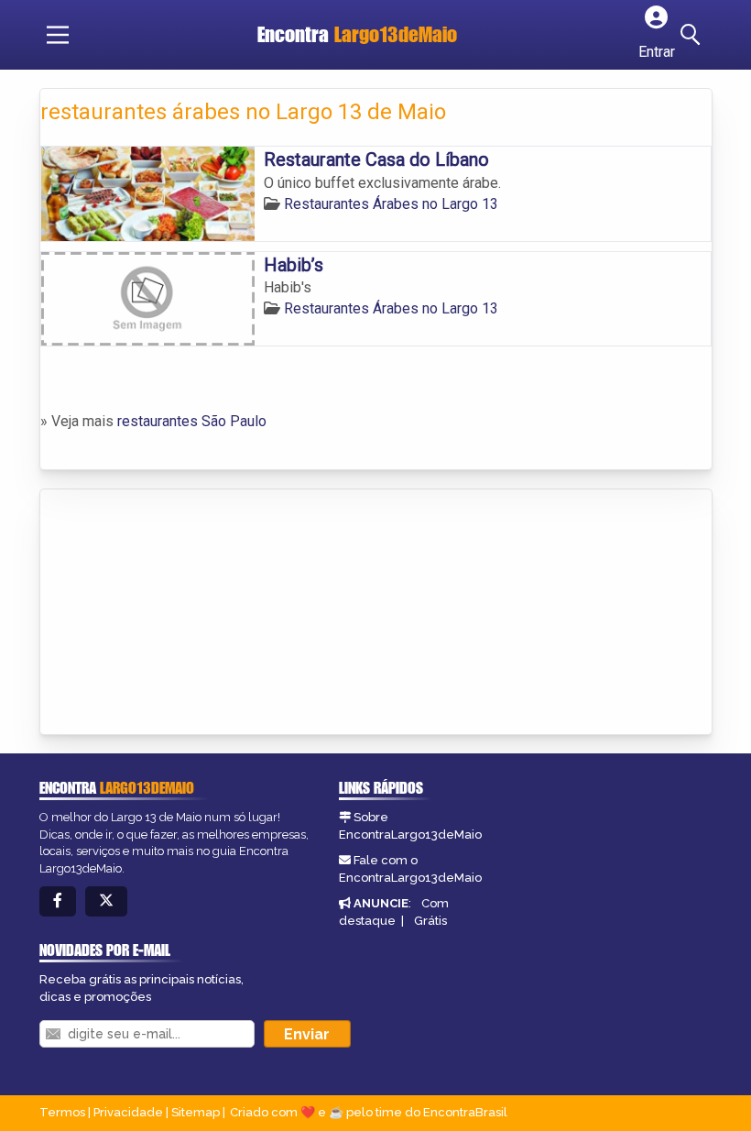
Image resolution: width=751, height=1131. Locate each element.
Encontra (357, 34)
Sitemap (195, 1112)
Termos (62, 1112)
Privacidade (128, 1112)
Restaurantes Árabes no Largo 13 (391, 204)
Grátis (430, 921)
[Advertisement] (177, 613)
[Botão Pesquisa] (693, 35)
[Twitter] (106, 901)
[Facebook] (57, 901)
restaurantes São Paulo (192, 421)
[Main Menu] (57, 34)
